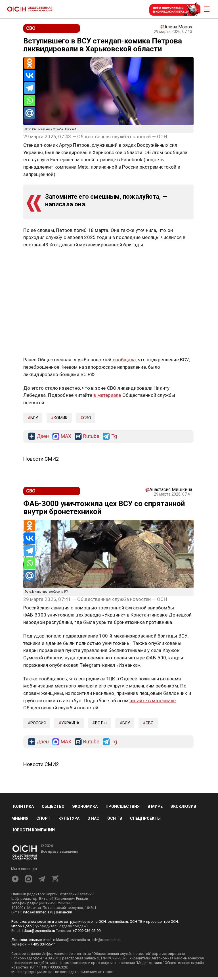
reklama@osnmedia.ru (71, 940)
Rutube (91, 436)
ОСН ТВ (114, 818)
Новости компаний (33, 830)
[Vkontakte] (29, 75)
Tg (114, 436)
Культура (68, 818)
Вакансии (64, 912)
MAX (66, 436)
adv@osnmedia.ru (106, 940)
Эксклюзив (183, 806)
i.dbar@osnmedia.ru (38, 930)
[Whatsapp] (29, 100)
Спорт (43, 818)
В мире (155, 806)
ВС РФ (101, 723)
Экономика (85, 806)
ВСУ (34, 418)
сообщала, (125, 359)
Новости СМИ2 (41, 459)
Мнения (19, 818)
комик (61, 418)
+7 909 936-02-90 (86, 930)
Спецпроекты (145, 818)
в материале (107, 395)
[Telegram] (29, 88)
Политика (22, 806)
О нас (93, 818)
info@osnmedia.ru (38, 912)
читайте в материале (152, 700)
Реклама (41, 261)
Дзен (43, 436)
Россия (38, 723)
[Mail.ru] (29, 113)
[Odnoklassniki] (29, 63)
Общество (53, 806)
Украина (70, 723)
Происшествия (123, 806)
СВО (87, 418)
